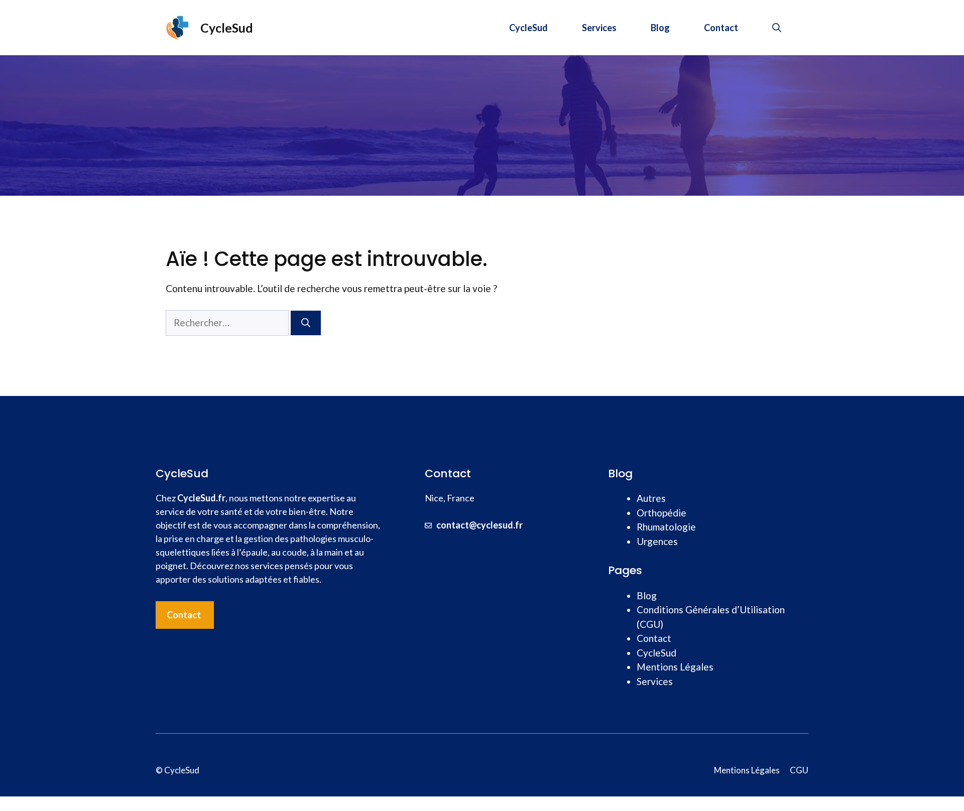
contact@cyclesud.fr (479, 524)
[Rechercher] (306, 323)
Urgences (657, 541)
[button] (776, 27)
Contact (721, 27)
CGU (799, 770)
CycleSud (226, 27)
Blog (660, 27)
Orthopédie (661, 512)
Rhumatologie (666, 526)
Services (599, 27)
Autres (651, 498)
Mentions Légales (675, 666)
